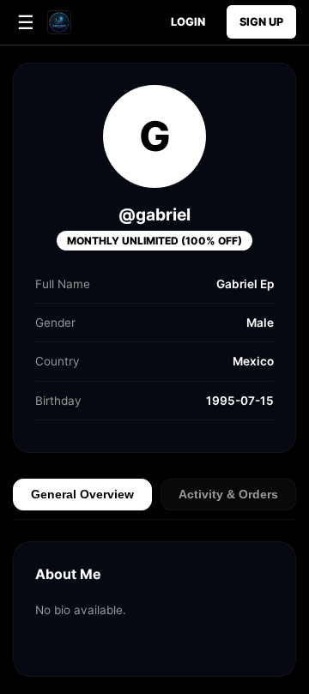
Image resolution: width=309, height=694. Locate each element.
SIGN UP (261, 21)
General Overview (82, 494)
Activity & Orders (228, 494)
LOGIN (188, 21)
